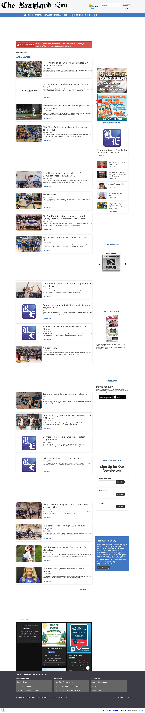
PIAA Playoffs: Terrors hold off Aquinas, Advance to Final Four (66, 128)
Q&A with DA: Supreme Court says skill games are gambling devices (117, 174)
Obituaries (48, 15)
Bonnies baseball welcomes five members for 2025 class (65, 548)
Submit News (22, 682)
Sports (38, 15)
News (30, 15)
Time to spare (49, 194)
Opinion (67, 15)
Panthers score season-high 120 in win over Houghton (64, 527)
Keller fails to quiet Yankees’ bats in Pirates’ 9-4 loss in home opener (65, 64)
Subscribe (127, 5)
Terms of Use (54, 697)
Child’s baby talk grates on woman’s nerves (117, 163)
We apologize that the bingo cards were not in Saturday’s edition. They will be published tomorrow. (60, 45)
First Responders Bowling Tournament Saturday (66, 84)
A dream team (50, 347)
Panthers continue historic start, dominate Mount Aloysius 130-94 (67, 306)
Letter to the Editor (24, 686)
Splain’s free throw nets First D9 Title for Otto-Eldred (65, 239)
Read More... (48, 76)
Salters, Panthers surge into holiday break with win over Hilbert (65, 505)
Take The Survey (103, 568)
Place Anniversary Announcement (67, 686)
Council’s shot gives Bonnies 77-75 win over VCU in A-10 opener (67, 416)
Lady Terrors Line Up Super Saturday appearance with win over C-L (67, 284)
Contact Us (96, 690)
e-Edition (95, 686)
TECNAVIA (126, 697)
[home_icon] (25, 15)
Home (18, 52)
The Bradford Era (30, 697)
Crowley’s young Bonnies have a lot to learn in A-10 (66, 395)
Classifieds (78, 15)
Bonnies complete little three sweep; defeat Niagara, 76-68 (64, 438)
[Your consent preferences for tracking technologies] (3, 709)
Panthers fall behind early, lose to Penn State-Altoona (65, 327)
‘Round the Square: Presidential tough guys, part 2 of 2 (112, 151)
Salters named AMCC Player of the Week (62, 458)
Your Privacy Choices (129, 710)
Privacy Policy (63, 697)
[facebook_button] (96, 15)
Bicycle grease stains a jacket (116, 194)
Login (127, 8)
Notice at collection (110, 710)
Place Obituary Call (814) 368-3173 (67, 690)
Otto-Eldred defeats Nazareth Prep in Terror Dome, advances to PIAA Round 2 (64, 174)
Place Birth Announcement (64, 682)
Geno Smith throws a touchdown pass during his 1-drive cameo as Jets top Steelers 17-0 (118, 206)
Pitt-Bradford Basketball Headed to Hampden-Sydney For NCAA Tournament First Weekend (65, 217)
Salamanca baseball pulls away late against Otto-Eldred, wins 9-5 (66, 107)
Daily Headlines (105, 479)
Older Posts (83, 589)
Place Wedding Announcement (28, 690)
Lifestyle (58, 15)
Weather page (93, 7)
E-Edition (89, 15)
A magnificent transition (116, 184)
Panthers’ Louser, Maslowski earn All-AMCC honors (63, 570)
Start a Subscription (99, 682)
